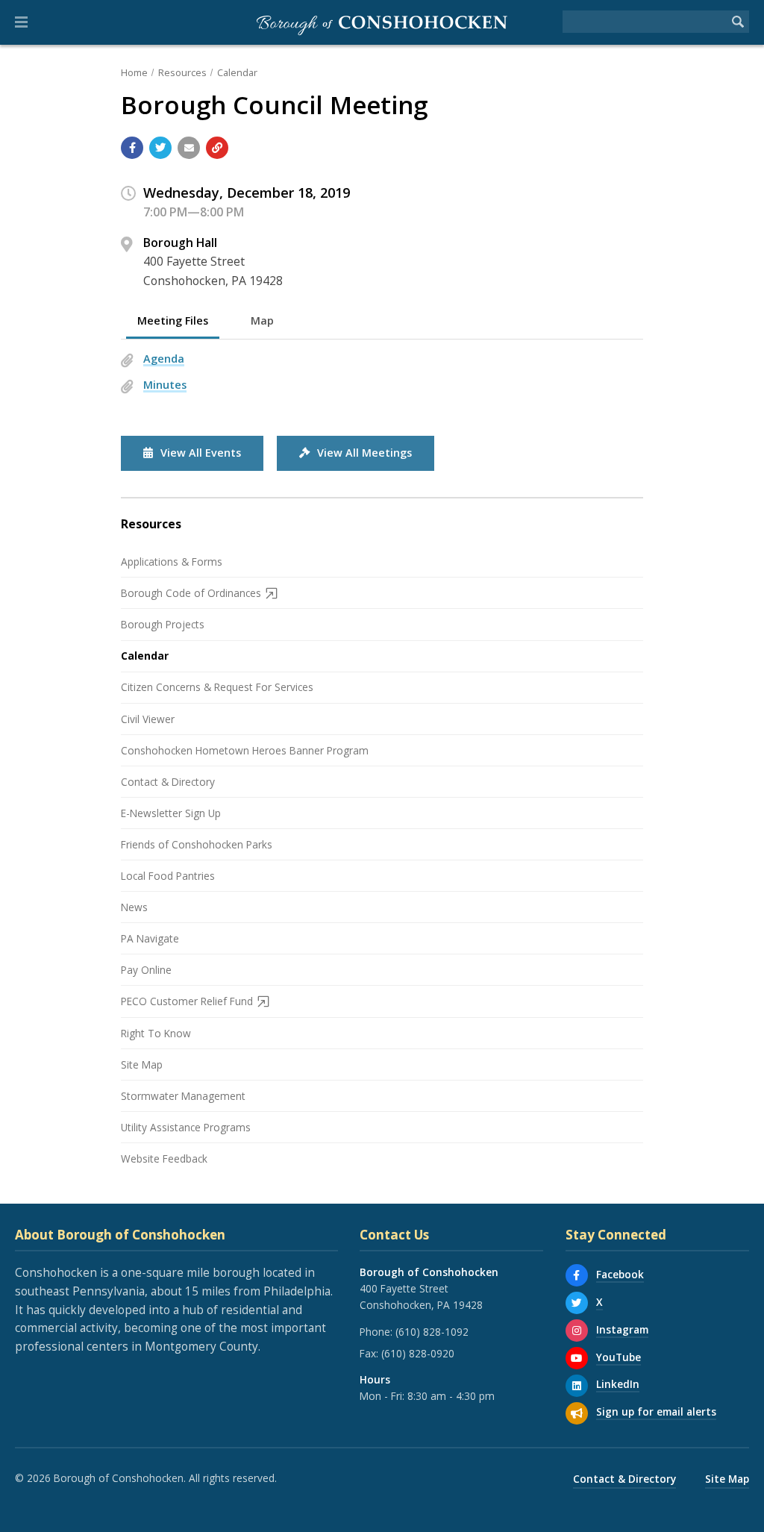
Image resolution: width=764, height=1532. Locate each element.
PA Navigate (150, 938)
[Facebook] (577, 1275)
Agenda (163, 358)
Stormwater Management (183, 1096)
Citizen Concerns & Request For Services (217, 687)
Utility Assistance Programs (186, 1127)
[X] (577, 1303)
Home (134, 72)
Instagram (622, 1329)
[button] (21, 22)
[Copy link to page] (217, 148)
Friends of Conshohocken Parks (196, 844)
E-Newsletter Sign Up (171, 813)
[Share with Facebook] (132, 148)
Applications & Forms (171, 561)
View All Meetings (364, 452)
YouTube (618, 1357)
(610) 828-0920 (417, 1353)
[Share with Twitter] (160, 148)
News (134, 907)
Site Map (142, 1064)
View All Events (200, 452)
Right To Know (156, 1033)
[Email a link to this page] (189, 148)
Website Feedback (164, 1158)
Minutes (165, 385)
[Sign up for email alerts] (577, 1413)
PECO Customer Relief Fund (187, 1001)
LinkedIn (617, 1384)
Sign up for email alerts (656, 1411)
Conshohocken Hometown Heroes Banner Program (245, 750)
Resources (182, 72)
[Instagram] (577, 1330)
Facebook (620, 1274)
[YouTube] (577, 1358)
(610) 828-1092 (432, 1332)
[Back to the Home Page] (382, 22)
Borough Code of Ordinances (191, 593)
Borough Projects (162, 624)
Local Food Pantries (168, 876)
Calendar (237, 72)
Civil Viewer (148, 719)
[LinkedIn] (577, 1386)
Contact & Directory (168, 782)
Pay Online (146, 970)
